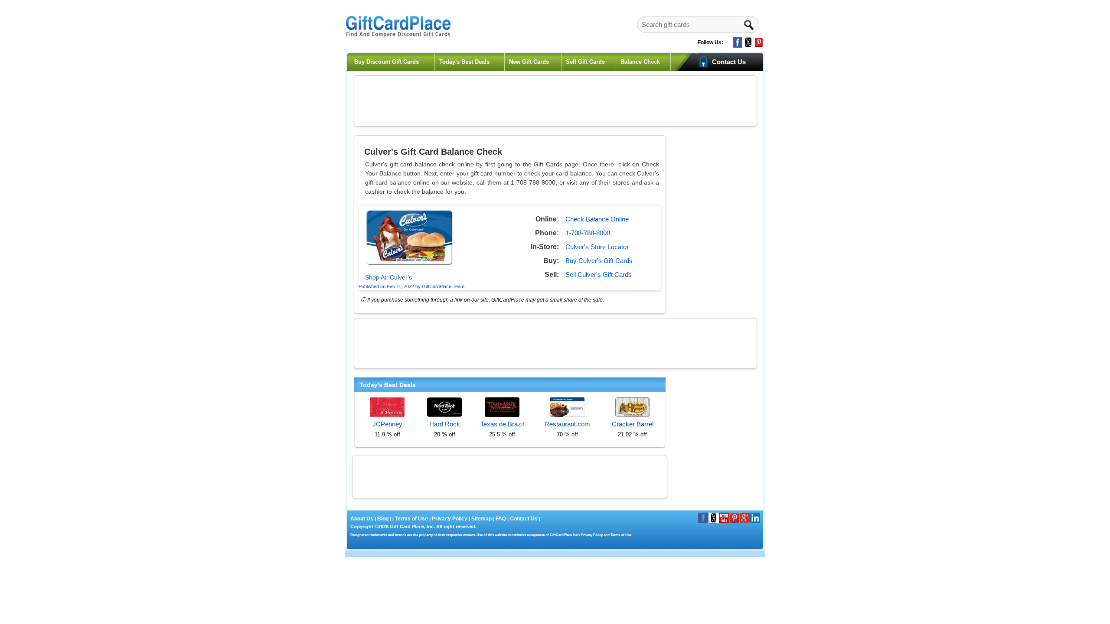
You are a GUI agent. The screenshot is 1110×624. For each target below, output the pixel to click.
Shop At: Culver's (388, 277)
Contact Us (524, 519)
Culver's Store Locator (597, 246)
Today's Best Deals (464, 61)
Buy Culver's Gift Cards (599, 260)
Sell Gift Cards (585, 61)
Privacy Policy (449, 519)
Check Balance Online (597, 219)
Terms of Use (411, 519)
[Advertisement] (555, 99)
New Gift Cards (529, 61)
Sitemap (481, 519)
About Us (362, 519)
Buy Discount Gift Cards (386, 61)
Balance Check (640, 61)
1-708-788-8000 (587, 233)
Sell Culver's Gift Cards (598, 274)
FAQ (500, 519)
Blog (383, 519)
